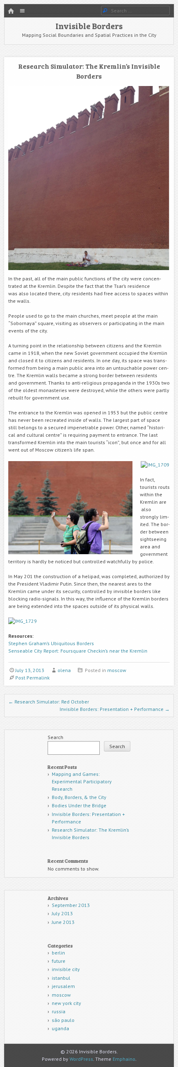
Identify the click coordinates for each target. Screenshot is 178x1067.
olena (64, 670)
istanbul (61, 978)
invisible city (66, 969)
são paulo (63, 1020)
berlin (58, 953)
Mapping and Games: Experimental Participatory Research (82, 781)
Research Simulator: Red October (48, 702)
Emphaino (124, 1059)
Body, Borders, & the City (79, 797)
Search (55, 737)
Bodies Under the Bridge (79, 805)
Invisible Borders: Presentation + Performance (115, 709)
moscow (116, 670)
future (58, 961)
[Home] (10, 11)
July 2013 (62, 913)
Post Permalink (32, 678)
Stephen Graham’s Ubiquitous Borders (51, 643)
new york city (66, 1003)
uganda (60, 1028)
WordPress (81, 1059)
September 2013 (71, 905)
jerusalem (63, 986)
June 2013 (63, 922)
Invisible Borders (89, 25)
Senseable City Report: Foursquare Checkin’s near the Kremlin (77, 651)
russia (58, 1011)
